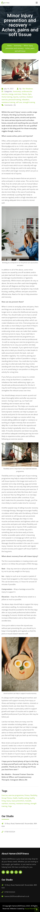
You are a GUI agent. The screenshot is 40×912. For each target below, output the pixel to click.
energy (10, 94)
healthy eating (23, 798)
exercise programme (16, 795)
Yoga (10, 806)
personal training (14, 99)
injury (8, 801)
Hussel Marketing (31, 908)
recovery (12, 803)
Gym (29, 94)
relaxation (25, 99)
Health (15, 798)
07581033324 (9, 832)
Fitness (24, 94)
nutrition (22, 97)
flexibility (33, 795)
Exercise (5, 795)
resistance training (8, 102)
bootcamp (17, 91)
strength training (29, 102)
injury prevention (18, 801)
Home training (7, 97)
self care (19, 102)
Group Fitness (7, 798)
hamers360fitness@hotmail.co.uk (16, 896)
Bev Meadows (28, 89)
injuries (15, 97)
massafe (28, 801)
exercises (17, 94)
